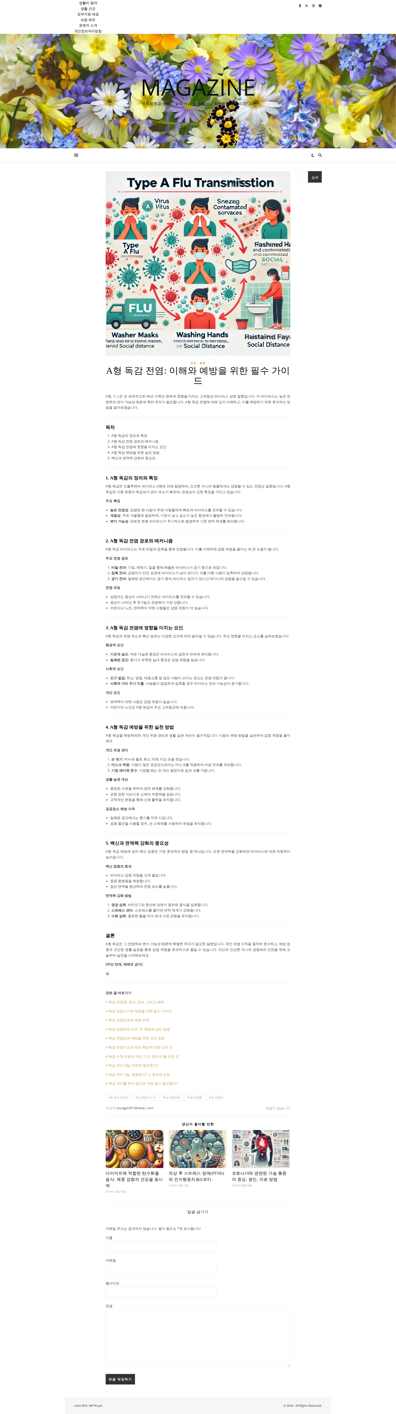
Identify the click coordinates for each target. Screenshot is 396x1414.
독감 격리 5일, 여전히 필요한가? (133, 1065)
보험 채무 (88, 19)
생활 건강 (88, 8)
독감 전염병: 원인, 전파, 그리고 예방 (136, 1002)
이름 (109, 1237)
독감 (116, 396)
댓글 (109, 1305)
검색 (314, 177)
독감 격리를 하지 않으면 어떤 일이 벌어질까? (143, 1083)
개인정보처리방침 (88, 31)
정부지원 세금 (88, 14)
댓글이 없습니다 (277, 1108)
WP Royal (95, 1405)
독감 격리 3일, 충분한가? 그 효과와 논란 (139, 1074)
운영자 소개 (88, 25)
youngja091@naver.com (135, 1108)
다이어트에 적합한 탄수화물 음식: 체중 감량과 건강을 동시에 (134, 1179)
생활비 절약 (88, 2)
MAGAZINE (198, 86)
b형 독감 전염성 (118, 1097)
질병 (202, 363)
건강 (193, 363)
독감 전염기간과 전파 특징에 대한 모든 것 (141, 1047)
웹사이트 (112, 1283)
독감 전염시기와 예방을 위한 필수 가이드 (140, 1011)
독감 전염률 (194, 1097)
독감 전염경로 (171, 1097)
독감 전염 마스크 (145, 1097)
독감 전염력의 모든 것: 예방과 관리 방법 (139, 1029)
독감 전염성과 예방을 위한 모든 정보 (137, 1038)
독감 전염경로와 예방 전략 (129, 1020)
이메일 (111, 1260)
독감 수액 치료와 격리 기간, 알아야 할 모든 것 (144, 1056)
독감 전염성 (216, 1097)
